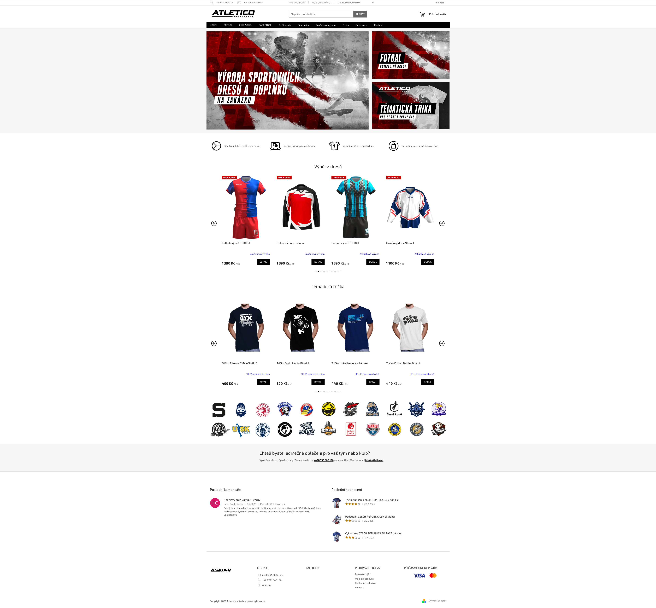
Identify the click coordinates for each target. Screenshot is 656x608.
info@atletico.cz (374, 460)
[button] (315, 271)
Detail (263, 261)
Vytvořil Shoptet (437, 600)
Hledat (360, 14)
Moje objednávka (321, 2)
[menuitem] (213, 25)
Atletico (266, 585)
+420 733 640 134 (324, 460)
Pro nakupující (297, 2)
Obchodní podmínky (349, 2)
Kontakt (359, 587)
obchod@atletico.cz (272, 574)
